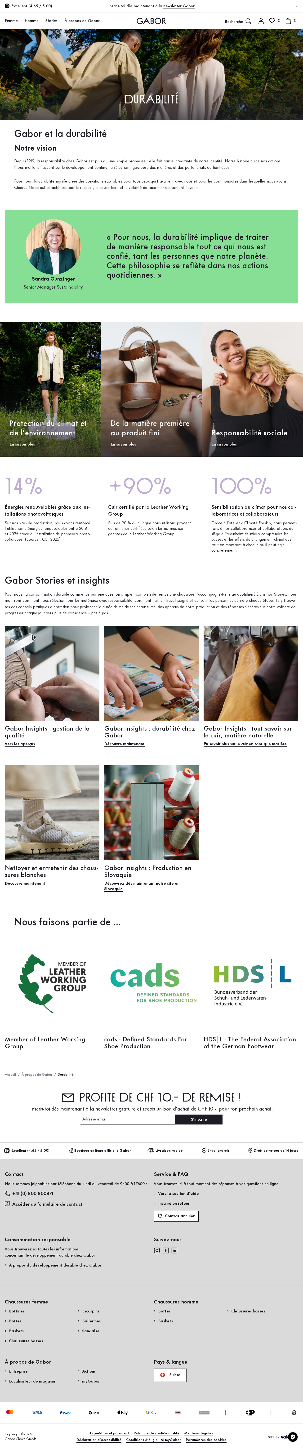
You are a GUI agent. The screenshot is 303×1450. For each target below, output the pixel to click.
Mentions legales (198, 1433)
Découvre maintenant (124, 744)
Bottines (16, 1311)
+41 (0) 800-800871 (32, 1194)
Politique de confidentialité (156, 1433)
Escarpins (90, 1311)
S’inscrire (199, 1119)
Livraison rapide (169, 1150)
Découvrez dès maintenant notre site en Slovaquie (141, 886)
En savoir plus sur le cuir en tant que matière (245, 744)
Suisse (174, 1375)
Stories (51, 21)
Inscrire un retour (173, 1203)
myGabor (91, 1381)
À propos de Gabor (82, 21)
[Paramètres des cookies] (293, 1437)
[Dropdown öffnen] (20, 20)
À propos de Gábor (37, 1074)
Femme (11, 21)
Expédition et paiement (109, 1433)
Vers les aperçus (20, 744)
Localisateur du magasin (32, 1381)
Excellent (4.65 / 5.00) (30, 1150)
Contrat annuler (179, 1216)
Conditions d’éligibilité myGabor (153, 1440)
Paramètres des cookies (206, 1440)
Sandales (90, 1331)
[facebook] (166, 1250)
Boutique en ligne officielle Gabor (102, 1150)
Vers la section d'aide (178, 1194)
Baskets (16, 1331)
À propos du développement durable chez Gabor (55, 1265)
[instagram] (157, 1250)
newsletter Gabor (179, 6)
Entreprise (18, 1371)
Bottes (15, 1321)
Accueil (10, 1074)
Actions (89, 1371)
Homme (32, 21)
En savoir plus (22, 444)
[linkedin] (174, 1250)
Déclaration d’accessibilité (98, 1440)
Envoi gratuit (218, 1150)
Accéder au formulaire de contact (47, 1204)
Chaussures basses (26, 1341)
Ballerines (91, 1321)
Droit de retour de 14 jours (276, 1150)
